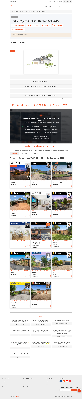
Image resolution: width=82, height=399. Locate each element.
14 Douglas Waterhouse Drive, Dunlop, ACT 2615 (20, 211)
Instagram (70, 381)
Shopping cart (49, 382)
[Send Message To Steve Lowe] (28, 186)
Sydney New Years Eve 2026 (62, 320)
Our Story (25, 384)
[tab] (41, 77)
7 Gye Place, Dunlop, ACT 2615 (38, 180)
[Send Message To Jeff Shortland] (28, 216)
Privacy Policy (5, 381)
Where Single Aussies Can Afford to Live (20, 353)
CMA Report (59, 25)
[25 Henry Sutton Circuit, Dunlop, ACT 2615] (20, 262)
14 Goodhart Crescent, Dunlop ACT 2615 (19, 300)
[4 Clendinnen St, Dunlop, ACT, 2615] (41, 232)
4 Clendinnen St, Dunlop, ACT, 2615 (39, 240)
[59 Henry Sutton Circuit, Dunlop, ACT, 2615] (62, 262)
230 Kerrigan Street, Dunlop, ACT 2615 (40, 270)
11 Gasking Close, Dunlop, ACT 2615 (39, 210)
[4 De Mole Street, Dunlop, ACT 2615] (62, 202)
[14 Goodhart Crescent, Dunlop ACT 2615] (20, 292)
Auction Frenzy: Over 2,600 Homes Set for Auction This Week (62, 343)
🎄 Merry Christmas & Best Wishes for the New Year (20, 331)
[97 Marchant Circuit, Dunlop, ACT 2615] (41, 292)
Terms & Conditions (6, 382)
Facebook (61, 381)
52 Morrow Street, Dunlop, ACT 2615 (18, 180)
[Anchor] (69, 105)
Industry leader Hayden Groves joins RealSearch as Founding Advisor (41, 331)
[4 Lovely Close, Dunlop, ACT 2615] (62, 172)
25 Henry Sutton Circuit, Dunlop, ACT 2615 (19, 270)
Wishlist (48, 384)
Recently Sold (35, 153)
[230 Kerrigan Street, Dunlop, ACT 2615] (41, 262)
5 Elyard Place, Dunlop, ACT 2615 (18, 240)
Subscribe (74, 390)
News (24, 381)
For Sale (14, 153)
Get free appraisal (34, 25)
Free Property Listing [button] (47, 6)
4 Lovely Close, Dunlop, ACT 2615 (60, 180)
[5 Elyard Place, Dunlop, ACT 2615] (20, 232)
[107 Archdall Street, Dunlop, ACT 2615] (62, 232)
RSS (64, 381)
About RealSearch (5, 384)
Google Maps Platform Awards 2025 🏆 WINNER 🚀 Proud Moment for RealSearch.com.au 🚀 (20, 343)
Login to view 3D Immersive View (41, 136)
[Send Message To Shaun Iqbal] (49, 246)
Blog (24, 382)
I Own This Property (19, 25)
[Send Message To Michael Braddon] (28, 246)
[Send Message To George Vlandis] (70, 216)
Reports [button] (59, 6)
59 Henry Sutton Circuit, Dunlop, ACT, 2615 (61, 270)
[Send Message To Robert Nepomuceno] (28, 306)
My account (49, 381)
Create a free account (45, 138)
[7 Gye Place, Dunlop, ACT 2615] (41, 172)
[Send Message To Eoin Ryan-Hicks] (49, 306)
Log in (54, 1)
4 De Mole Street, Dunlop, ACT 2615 (60, 210)
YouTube (67, 381)
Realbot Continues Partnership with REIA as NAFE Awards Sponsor (41, 321)
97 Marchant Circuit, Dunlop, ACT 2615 (40, 300)
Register (49, 1)
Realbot (17, 396)
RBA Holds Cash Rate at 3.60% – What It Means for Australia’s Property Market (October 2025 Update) (62, 332)
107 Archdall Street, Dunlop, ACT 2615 (60, 240)
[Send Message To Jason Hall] (49, 186)
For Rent (24, 153)
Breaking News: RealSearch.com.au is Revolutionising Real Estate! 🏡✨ (41, 343)
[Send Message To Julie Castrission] (49, 276)
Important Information (67, 98)
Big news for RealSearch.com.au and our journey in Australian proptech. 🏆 (20, 321)
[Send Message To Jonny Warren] (70, 186)
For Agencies (26, 386)
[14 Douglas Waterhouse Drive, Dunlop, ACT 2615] (20, 202)
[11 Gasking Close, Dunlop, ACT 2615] (41, 202)
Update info (47, 25)
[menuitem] (47, 7)
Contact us (4, 386)
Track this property (18, 29)
